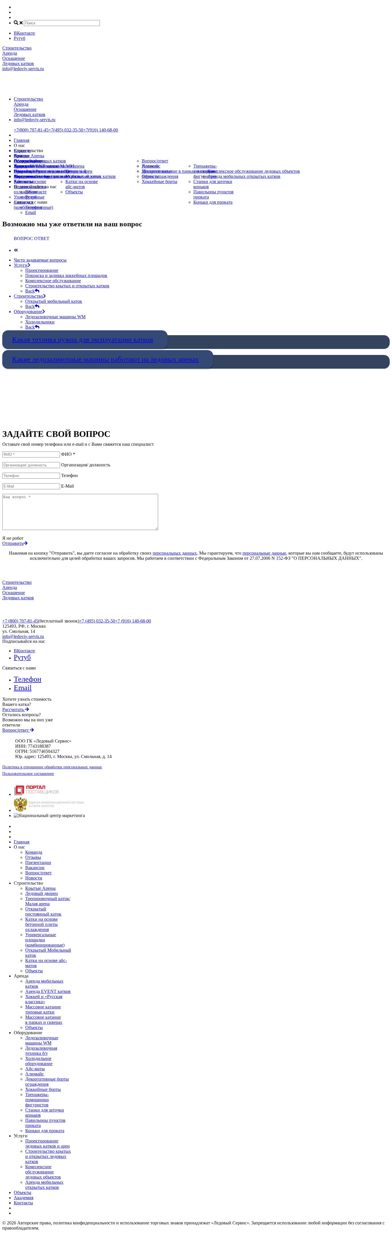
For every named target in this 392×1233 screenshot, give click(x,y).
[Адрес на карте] (196, 616)
